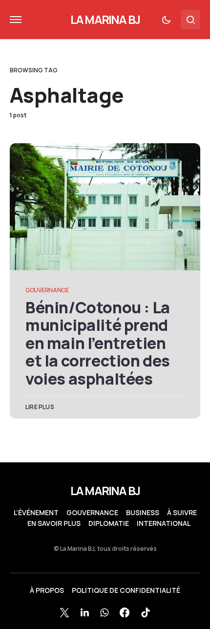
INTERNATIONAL (163, 523)
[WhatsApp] (104, 612)
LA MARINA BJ (105, 19)
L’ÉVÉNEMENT (36, 512)
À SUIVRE (182, 512)
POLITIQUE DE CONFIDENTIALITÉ (126, 590)
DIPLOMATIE (108, 523)
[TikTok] (145, 612)
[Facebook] (124, 612)
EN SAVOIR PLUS (54, 523)
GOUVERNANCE (47, 290)
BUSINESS (142, 512)
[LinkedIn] (85, 612)
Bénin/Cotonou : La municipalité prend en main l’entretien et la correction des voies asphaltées (97, 343)
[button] (15, 19)
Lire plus (39, 407)
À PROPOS (47, 590)
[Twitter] (64, 612)
